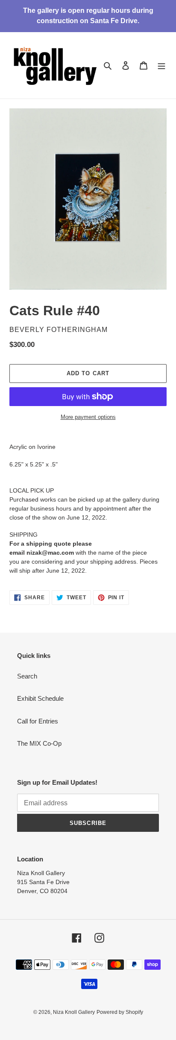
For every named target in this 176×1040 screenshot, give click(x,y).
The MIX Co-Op (39, 743)
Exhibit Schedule (40, 698)
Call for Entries (37, 721)
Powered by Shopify (120, 1012)
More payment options (88, 417)
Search (27, 676)
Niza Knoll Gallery (74, 1012)
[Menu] (161, 65)
